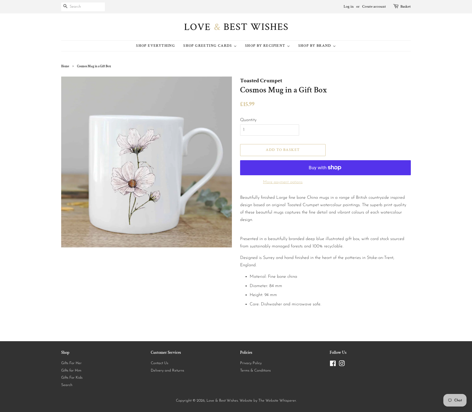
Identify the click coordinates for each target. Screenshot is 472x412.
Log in (349, 6)
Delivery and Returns (167, 370)
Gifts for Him (71, 370)
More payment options (283, 182)
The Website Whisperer (277, 400)
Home (65, 66)
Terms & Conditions (255, 370)
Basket (405, 6)
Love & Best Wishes (222, 400)
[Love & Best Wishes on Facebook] (333, 365)
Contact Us (159, 363)
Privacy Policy (251, 363)
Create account (374, 6)
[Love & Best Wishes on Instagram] (342, 365)
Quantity (248, 120)
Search (66, 385)
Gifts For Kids (71, 377)
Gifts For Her (71, 363)
